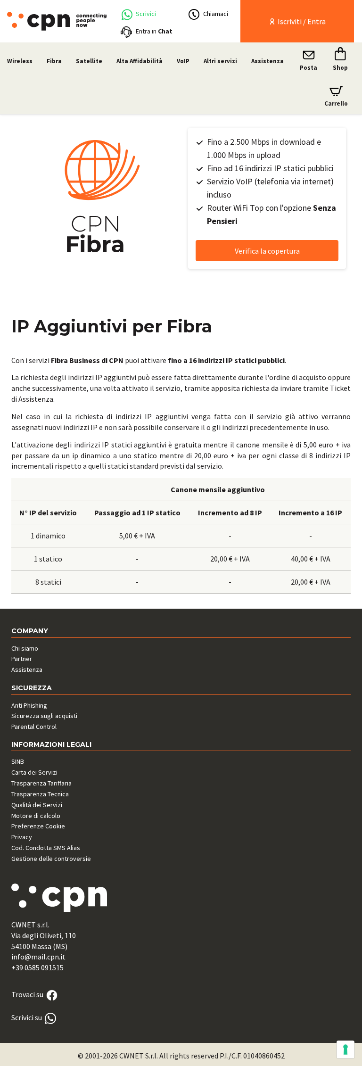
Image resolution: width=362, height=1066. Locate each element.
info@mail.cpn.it (38, 956)
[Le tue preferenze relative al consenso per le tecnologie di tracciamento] (345, 1049)
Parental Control (34, 726)
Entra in (154, 31)
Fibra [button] (54, 61)
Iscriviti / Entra (301, 21)
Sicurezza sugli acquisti (44, 715)
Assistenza (267, 61)
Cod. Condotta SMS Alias (45, 847)
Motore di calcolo (35, 815)
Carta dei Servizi (34, 772)
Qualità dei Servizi (36, 805)
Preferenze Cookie (38, 826)
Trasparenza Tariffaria (41, 783)
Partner (21, 658)
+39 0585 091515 (37, 967)
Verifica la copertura (267, 251)
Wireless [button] (20, 61)
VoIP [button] (183, 61)
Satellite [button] (89, 61)
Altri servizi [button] (220, 61)
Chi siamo (24, 648)
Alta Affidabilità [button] (139, 61)
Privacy (21, 837)
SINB (17, 761)
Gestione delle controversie (51, 858)
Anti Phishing (29, 705)
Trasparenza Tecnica (40, 794)
